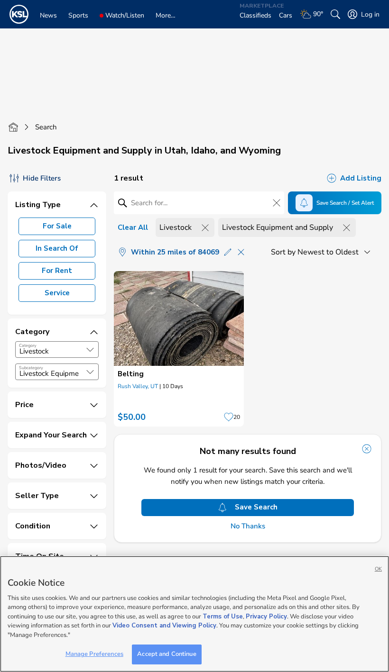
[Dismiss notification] (366, 448)
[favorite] (228, 417)
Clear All (133, 227)
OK (378, 568)
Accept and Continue (166, 654)
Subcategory (31, 368)
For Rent (57, 270)
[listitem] (179, 349)
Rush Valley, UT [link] (138, 386)
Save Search (256, 507)
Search (46, 127)
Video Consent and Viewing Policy (164, 625)
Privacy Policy (266, 616)
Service (57, 293)
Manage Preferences (94, 654)
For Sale (57, 226)
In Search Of (57, 248)
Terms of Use (223, 616)
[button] (90, 349)
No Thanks (248, 526)
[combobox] (57, 349)
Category (28, 345)
